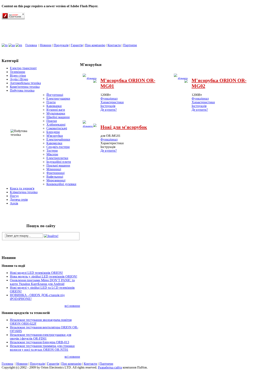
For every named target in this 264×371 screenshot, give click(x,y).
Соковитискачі (56, 128)
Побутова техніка (22, 90)
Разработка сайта (110, 367)
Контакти (114, 45)
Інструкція (107, 106)
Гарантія (77, 45)
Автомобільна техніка (25, 83)
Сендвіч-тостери (58, 147)
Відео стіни (18, 75)
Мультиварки (55, 113)
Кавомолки (54, 143)
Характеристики (112, 102)
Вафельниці (54, 176)
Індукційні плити (58, 161)
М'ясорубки (54, 135)
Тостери (52, 150)
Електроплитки (57, 158)
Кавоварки (54, 106)
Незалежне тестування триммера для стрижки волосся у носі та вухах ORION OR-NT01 (42, 347)
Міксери (52, 154)
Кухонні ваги (55, 109)
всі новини (72, 306)
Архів (14, 203)
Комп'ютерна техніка (25, 86)
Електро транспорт (23, 68)
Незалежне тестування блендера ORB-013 (39, 342)
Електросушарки (58, 98)
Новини (45, 45)
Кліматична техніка (24, 192)
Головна (31, 45)
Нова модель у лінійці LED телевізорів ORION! (43, 276)
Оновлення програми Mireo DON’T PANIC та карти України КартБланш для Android (42, 282)
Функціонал (109, 98)
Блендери (53, 132)
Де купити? (108, 109)
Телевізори (17, 72)
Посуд (14, 196)
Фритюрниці (55, 173)
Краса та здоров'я (22, 188)
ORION (29, 31)
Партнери (130, 45)
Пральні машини (58, 165)
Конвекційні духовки (61, 184)
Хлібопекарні (55, 124)
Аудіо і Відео (19, 79)
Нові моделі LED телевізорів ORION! (36, 272)
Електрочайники (58, 139)
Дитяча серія (19, 199)
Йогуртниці (54, 95)
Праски (51, 121)
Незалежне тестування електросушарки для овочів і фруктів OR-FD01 (40, 336)
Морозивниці (55, 180)
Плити (51, 102)
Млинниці (53, 169)
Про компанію (95, 45)
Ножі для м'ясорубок (123, 127)
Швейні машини (58, 117)
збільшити (88, 126)
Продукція (61, 45)
